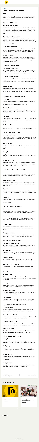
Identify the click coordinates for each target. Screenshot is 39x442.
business (4, 369)
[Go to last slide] (4, 396)
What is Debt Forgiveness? (8, 375)
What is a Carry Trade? (9, 399)
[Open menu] (37, 2)
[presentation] (10, 391)
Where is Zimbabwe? (32, 375)
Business (4, 8)
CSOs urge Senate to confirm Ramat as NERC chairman (27, 400)
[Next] (35, 396)
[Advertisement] (19, 425)
